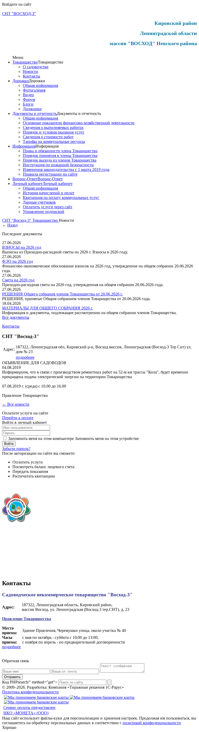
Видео (28, 95)
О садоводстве (35, 67)
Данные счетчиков (39, 202)
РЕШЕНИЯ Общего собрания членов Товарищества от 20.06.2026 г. (62, 294)
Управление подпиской (43, 211)
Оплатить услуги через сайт (47, 207)
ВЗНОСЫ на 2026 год (21, 247)
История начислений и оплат (48, 193)
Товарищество (25, 62)
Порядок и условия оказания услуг (53, 132)
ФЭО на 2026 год (17, 261)
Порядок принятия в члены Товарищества (60, 155)
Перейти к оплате (17, 418)
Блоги (28, 104)
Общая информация (40, 85)
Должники (32, 109)
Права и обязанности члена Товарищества (60, 151)
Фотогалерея (34, 90)
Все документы (15, 317)
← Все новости (15, 404)
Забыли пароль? (16, 448)
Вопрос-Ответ (25, 179)
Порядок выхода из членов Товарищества (59, 160)
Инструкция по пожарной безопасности (58, 165)
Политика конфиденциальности (30, 692)
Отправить (12, 677)
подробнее (25, 357)
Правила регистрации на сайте (50, 174)
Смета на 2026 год (18, 280)
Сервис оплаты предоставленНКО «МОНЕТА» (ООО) (29, 710)
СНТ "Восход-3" (17, 220)
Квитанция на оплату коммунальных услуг (61, 197)
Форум (29, 99)
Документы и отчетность (34, 113)
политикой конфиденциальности (152, 723)
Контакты (31, 76)
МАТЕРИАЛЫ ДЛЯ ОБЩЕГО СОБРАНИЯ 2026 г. (47, 308)
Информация (23, 146)
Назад (12, 225)
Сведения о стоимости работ (48, 137)
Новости (30, 71)
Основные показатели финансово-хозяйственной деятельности (78, 123)
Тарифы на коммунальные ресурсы (54, 141)
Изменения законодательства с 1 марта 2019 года (66, 169)
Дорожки (20, 81)
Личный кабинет (27, 183)
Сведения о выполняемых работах (53, 127)
